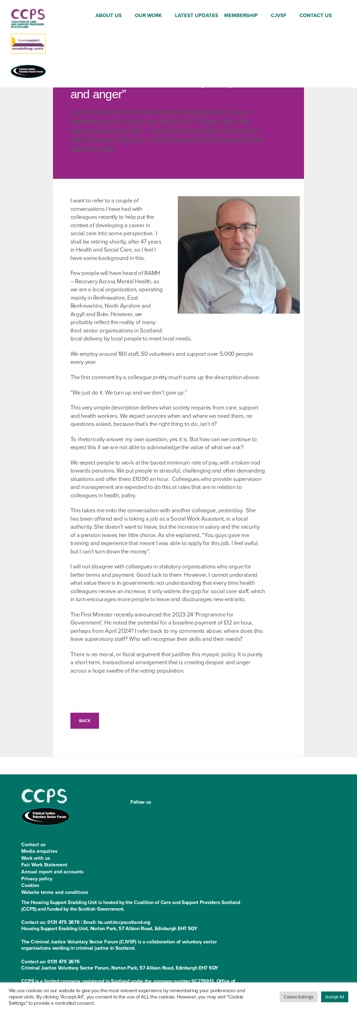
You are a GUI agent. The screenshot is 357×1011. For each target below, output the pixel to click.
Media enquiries (39, 851)
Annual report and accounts (52, 871)
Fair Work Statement (44, 864)
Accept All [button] (334, 997)
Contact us (33, 844)
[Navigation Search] (341, 15)
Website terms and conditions (54, 892)
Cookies (30, 885)
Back (84, 720)
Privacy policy (36, 878)
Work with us (35, 858)
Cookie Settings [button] (298, 997)
